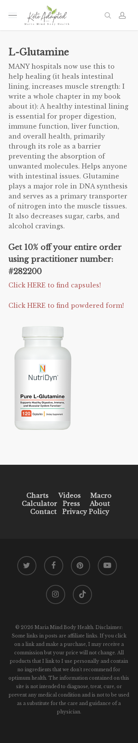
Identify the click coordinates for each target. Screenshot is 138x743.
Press (71, 503)
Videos (69, 495)
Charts (37, 495)
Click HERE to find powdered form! (66, 305)
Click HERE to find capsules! (55, 285)
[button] (12, 15)
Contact (43, 511)
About (100, 503)
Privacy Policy (85, 511)
